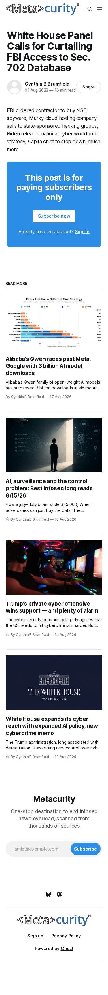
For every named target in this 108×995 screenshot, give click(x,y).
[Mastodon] (60, 894)
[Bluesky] (48, 894)
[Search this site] (89, 9)
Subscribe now (54, 216)
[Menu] (99, 9)
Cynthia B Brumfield (47, 84)
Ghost (67, 948)
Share (88, 87)
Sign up (35, 936)
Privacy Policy (66, 936)
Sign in (82, 231)
